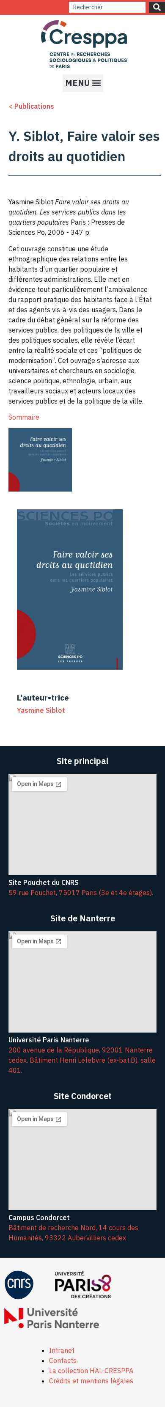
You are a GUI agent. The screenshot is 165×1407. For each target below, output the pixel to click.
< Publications (31, 106)
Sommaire (23, 417)
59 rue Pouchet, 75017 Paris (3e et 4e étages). (80, 892)
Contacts (63, 1360)
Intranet (61, 1350)
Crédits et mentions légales (91, 1381)
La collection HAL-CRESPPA (91, 1370)
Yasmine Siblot (41, 710)
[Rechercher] (157, 7)
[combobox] (107, 7)
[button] (83, 83)
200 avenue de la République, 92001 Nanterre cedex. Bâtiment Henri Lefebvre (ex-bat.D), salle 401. (82, 1060)
